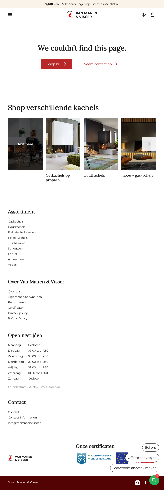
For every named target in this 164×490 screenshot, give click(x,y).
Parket (12, 254)
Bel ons (151, 447)
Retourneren (17, 302)
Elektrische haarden (22, 232)
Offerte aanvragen (142, 458)
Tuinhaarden (16, 243)
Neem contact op (98, 64)
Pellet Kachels (18, 238)
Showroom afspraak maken (135, 468)
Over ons (14, 291)
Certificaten (16, 307)
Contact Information (22, 417)
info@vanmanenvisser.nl (25, 423)
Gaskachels (16, 221)
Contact (13, 412)
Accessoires (16, 259)
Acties (12, 264)
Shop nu (53, 64)
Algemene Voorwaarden (25, 297)
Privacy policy (18, 313)
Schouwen (15, 248)
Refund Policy (17, 318)
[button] (10, 14)
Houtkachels (16, 227)
